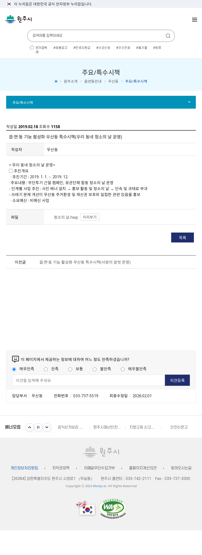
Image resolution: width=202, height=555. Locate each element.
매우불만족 (137, 369)
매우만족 (26, 369)
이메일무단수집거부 (99, 468)
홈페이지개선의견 (142, 468)
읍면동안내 (92, 81)
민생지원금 (83, 48)
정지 (38, 427)
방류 (158, 48)
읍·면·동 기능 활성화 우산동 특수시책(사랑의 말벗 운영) (85, 262)
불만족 (105, 369)
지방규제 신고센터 (143, 427)
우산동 (113, 81)
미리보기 (90, 217)
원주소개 (71, 81)
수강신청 (104, 48)
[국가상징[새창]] (86, 508)
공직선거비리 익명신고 (74, 427)
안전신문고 (179, 427)
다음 (47, 427)
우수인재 (124, 48)
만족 (55, 369)
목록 (182, 237)
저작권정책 (60, 468)
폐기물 (142, 48)
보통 (79, 369)
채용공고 (61, 48)
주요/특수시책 (23, 102)
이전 (30, 427)
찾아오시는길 (181, 468)
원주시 (18, 19)
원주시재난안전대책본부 (109, 427)
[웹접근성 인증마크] (112, 508)
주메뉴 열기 (194, 19)
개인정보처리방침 (24, 468)
